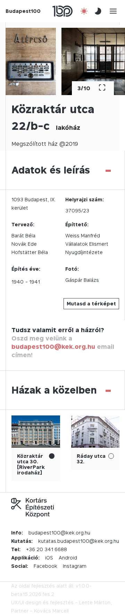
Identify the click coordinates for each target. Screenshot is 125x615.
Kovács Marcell (51, 611)
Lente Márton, (95, 602)
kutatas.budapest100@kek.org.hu (78, 541)
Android (68, 558)
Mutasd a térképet (91, 303)
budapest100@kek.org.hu (53, 346)
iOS (49, 558)
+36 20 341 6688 (46, 549)
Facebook (45, 566)
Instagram (74, 566)
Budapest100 (23, 11)
